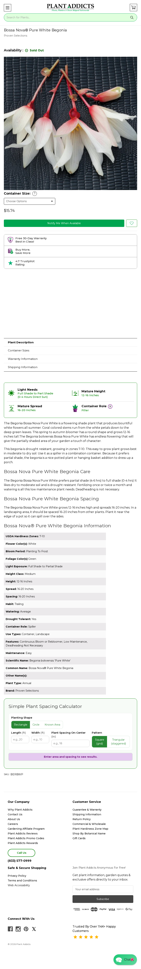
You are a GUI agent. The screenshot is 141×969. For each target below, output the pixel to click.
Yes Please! (71, 494)
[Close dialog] (107, 462)
